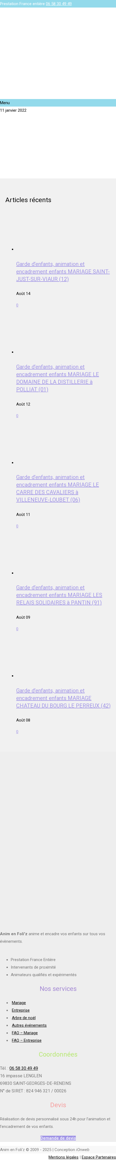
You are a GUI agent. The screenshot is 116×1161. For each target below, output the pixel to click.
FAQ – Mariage (25, 1032)
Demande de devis (58, 1138)
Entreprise (21, 1010)
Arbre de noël (24, 1017)
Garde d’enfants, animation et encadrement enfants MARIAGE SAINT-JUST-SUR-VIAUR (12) (63, 271)
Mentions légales (64, 1157)
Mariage (19, 1002)
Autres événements (29, 1025)
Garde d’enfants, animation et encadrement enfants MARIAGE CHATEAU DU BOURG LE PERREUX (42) (63, 698)
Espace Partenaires (99, 1157)
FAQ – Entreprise (27, 1040)
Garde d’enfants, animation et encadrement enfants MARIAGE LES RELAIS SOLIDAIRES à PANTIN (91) (59, 595)
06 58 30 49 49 (59, 3)
